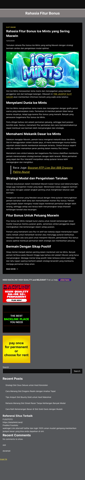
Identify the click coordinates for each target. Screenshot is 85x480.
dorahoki (6, 451)
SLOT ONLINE (11, 27)
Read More (12, 269)
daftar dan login (31, 428)
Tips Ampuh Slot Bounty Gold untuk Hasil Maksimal (28, 397)
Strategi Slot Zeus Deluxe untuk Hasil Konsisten (27, 385)
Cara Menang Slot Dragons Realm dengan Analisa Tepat (31, 391)
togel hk (3, 459)
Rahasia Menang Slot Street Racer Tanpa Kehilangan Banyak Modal (36, 403)
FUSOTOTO (8, 419)
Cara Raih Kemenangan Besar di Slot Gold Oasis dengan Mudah (34, 409)
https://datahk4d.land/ (13, 422)
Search (6, 367)
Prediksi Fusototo (10, 425)
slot (4, 445)
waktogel (7, 428)
